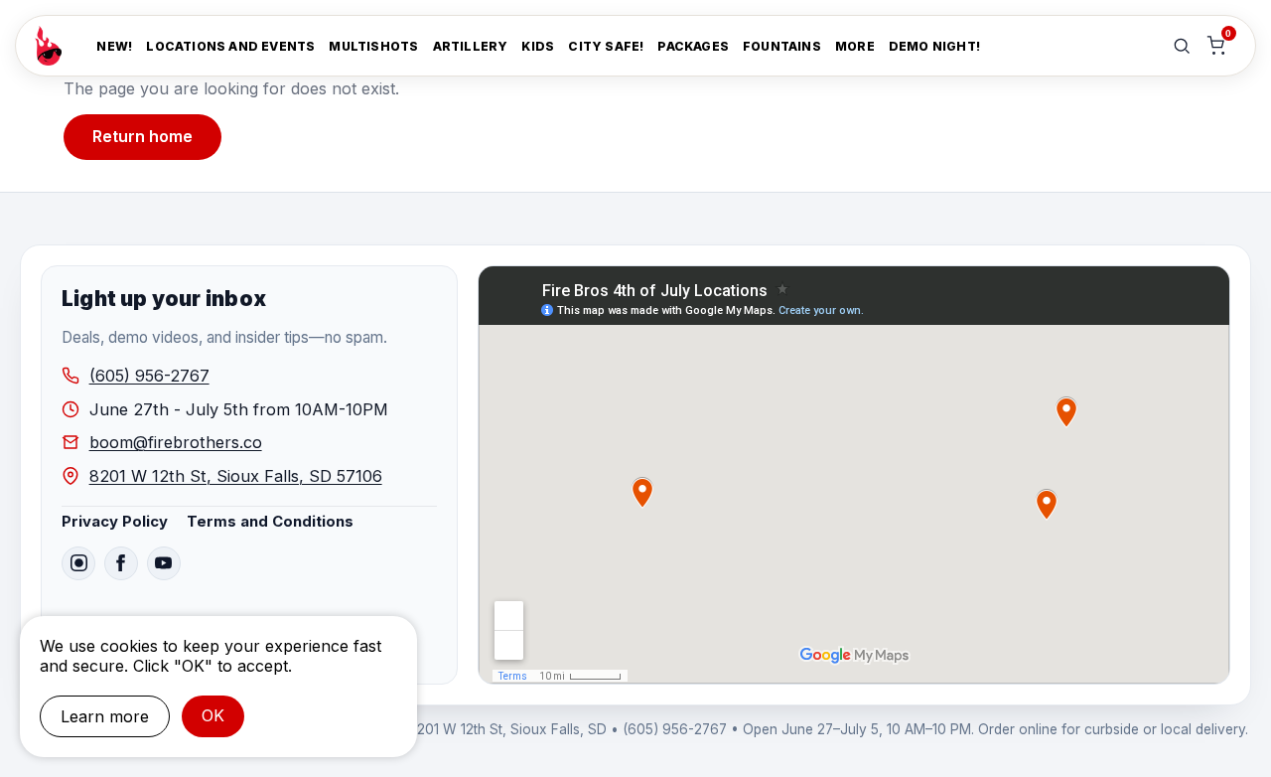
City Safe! (605, 46)
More (855, 46)
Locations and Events (230, 46)
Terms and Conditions (270, 522)
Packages (693, 46)
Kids (537, 46)
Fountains (782, 46)
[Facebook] (121, 563)
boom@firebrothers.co (175, 442)
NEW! (114, 46)
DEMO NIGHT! (934, 46)
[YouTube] (164, 563)
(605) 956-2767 (149, 376)
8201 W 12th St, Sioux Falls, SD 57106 (235, 476)
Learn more (105, 716)
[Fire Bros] (48, 46)
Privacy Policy (115, 522)
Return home (142, 136)
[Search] (1182, 46)
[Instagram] (78, 563)
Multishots (373, 46)
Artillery (470, 46)
